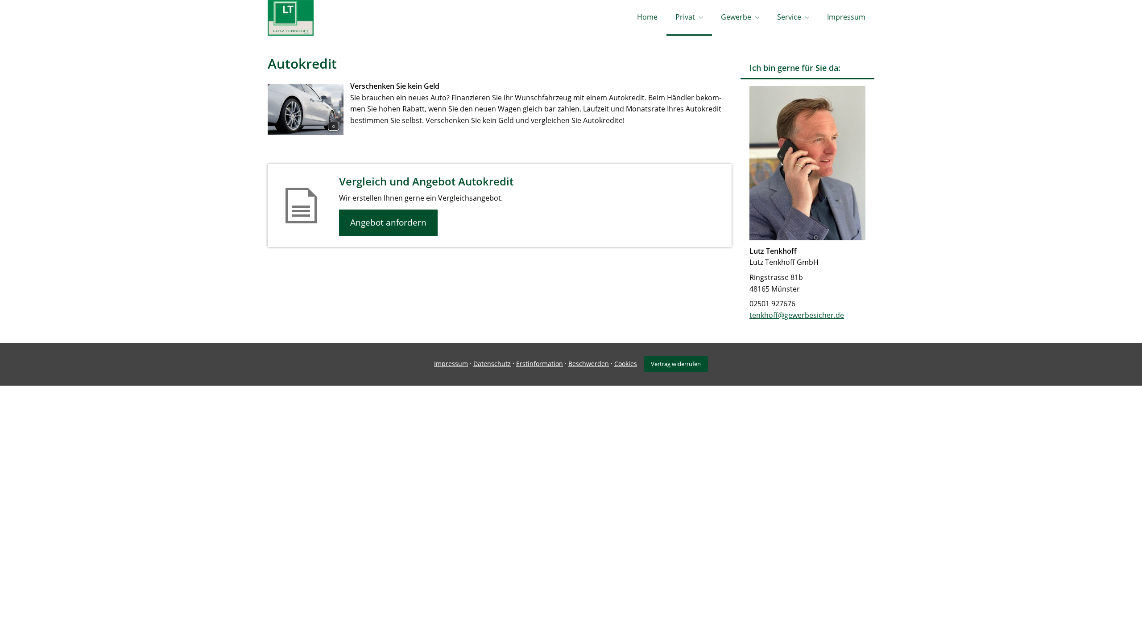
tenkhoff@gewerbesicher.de (796, 315)
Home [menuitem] (647, 17)
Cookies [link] (625, 363)
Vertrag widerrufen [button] (676, 364)
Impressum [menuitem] (846, 17)
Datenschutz (492, 363)
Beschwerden (588, 363)
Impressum (451, 363)
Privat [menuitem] (685, 17)
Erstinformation (539, 363)
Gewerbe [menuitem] (736, 17)
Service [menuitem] (789, 17)
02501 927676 (772, 304)
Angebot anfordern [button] (388, 222)
